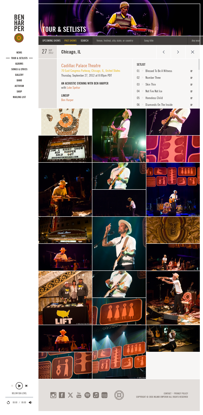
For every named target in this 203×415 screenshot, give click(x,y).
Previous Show (163, 51)
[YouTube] (79, 395)
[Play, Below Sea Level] (19, 385)
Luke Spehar (73, 87)
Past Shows (70, 40)
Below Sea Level (19, 393)
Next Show (178, 51)
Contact (167, 393)
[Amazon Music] (104, 395)
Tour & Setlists (19, 58)
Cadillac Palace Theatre (81, 65)
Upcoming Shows (51, 40)
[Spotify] (87, 395)
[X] (70, 395)
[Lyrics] (191, 71)
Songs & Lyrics (19, 69)
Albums (19, 63)
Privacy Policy (181, 393)
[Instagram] (53, 395)
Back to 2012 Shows (192, 51)
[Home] (19, 28)
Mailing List (19, 97)
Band (19, 80)
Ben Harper (67, 100)
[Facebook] (62, 395)
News (19, 52)
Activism (19, 85)
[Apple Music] (96, 395)
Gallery (19, 74)
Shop (19, 91)
